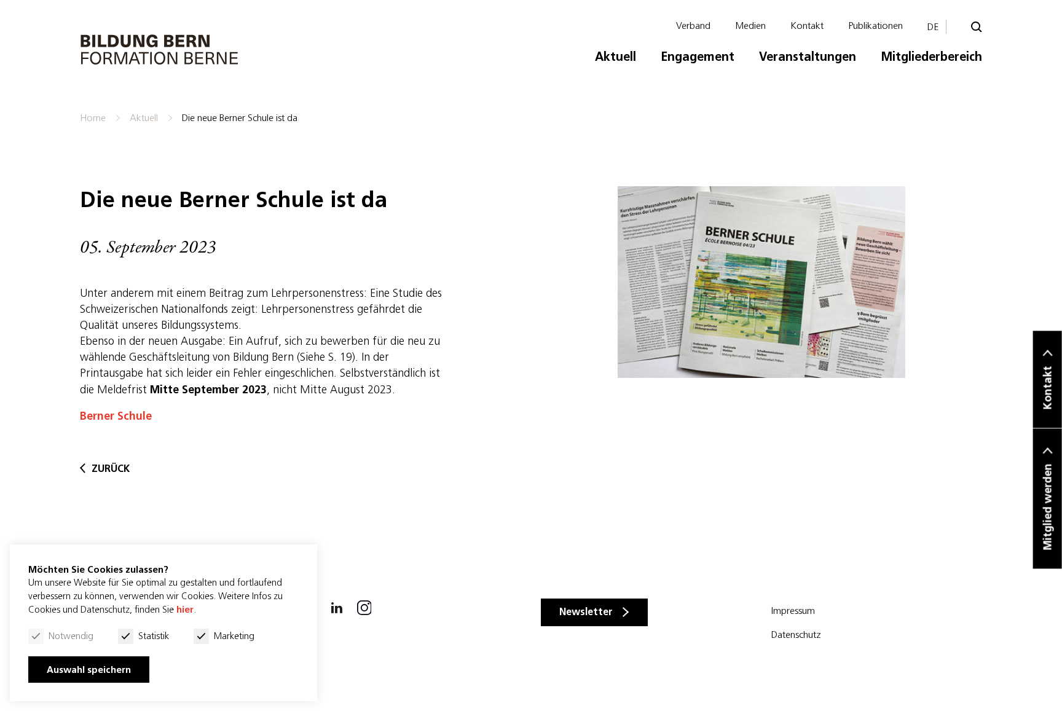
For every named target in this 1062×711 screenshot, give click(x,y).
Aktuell (615, 56)
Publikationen (875, 25)
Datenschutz (796, 634)
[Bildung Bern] (160, 49)
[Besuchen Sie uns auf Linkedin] (336, 605)
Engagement (697, 56)
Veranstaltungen (807, 56)
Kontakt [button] (1047, 388)
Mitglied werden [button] (1047, 507)
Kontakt (807, 25)
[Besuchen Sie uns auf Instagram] (364, 605)
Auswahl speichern (89, 669)
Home (93, 117)
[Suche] (976, 27)
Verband (693, 25)
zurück (111, 468)
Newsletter (586, 612)
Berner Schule (116, 415)
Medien (750, 25)
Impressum (793, 610)
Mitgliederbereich (931, 56)
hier (185, 609)
